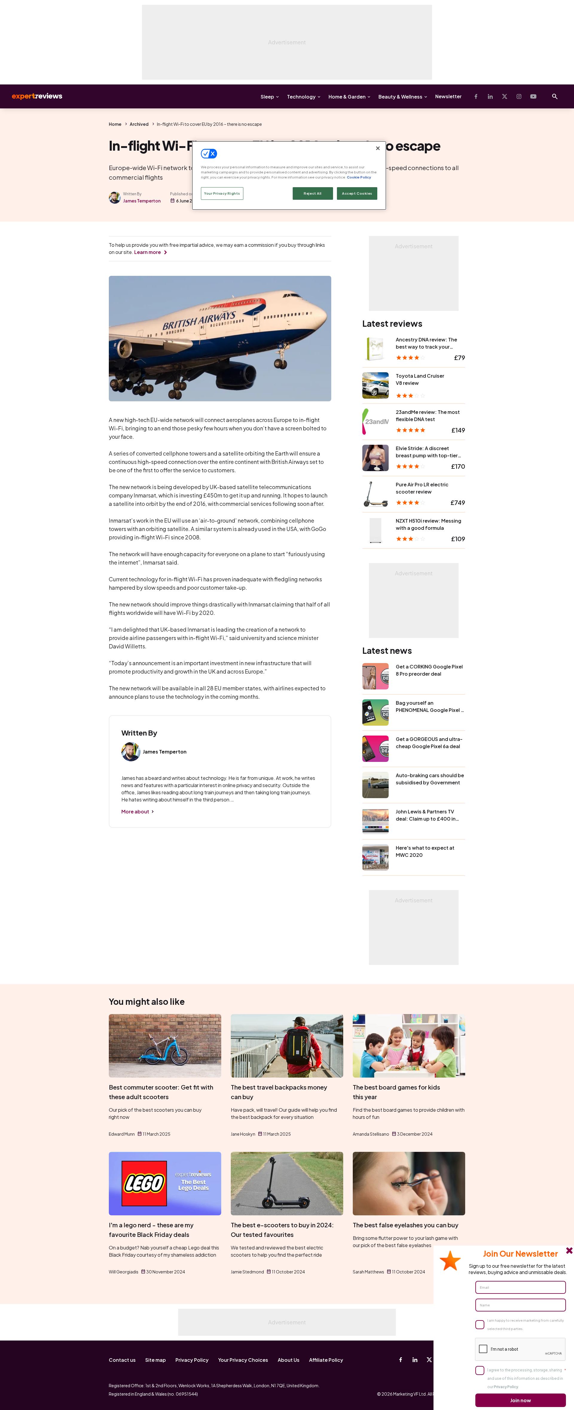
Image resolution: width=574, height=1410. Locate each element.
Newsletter (448, 96)
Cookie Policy (359, 177)
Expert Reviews (32, 96)
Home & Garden (347, 96)
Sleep (267, 96)
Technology (301, 96)
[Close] (377, 148)
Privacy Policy (192, 1360)
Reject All (313, 193)
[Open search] (555, 96)
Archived (139, 124)
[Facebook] (476, 96)
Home (115, 124)
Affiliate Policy (326, 1360)
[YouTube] (533, 96)
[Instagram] (519, 96)
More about (135, 811)
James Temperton (142, 200)
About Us (289, 1360)
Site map (155, 1360)
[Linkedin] (490, 96)
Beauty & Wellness (400, 96)
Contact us (122, 1360)
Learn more (147, 252)
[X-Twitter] (504, 96)
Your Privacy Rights (222, 193)
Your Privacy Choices (243, 1360)
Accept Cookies (357, 193)
